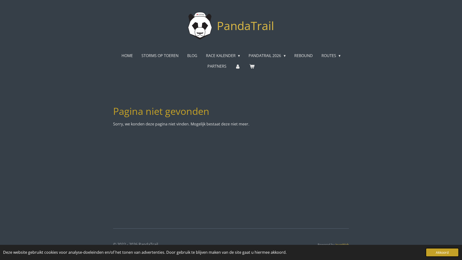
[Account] (238, 66)
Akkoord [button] (442, 252)
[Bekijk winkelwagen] (252, 66)
